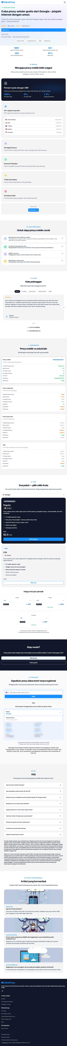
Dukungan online (6, 1013)
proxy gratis (46, 742)
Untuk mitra (4, 1028)
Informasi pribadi (5, 1037)
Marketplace (47, 40)
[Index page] (8, 2)
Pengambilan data (31, 40)
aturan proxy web (44, 744)
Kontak (3, 998)
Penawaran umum (5, 1034)
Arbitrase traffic (20, 40)
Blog (2, 1022)
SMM (40, 40)
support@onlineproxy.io (8, 1016)
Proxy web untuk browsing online (21, 36)
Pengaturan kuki (5, 1004)
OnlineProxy (5, 1042)
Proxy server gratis (6, 36)
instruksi (3, 1011)
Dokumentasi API (6, 1019)
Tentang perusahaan (7, 1001)
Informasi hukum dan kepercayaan (9, 1040)
